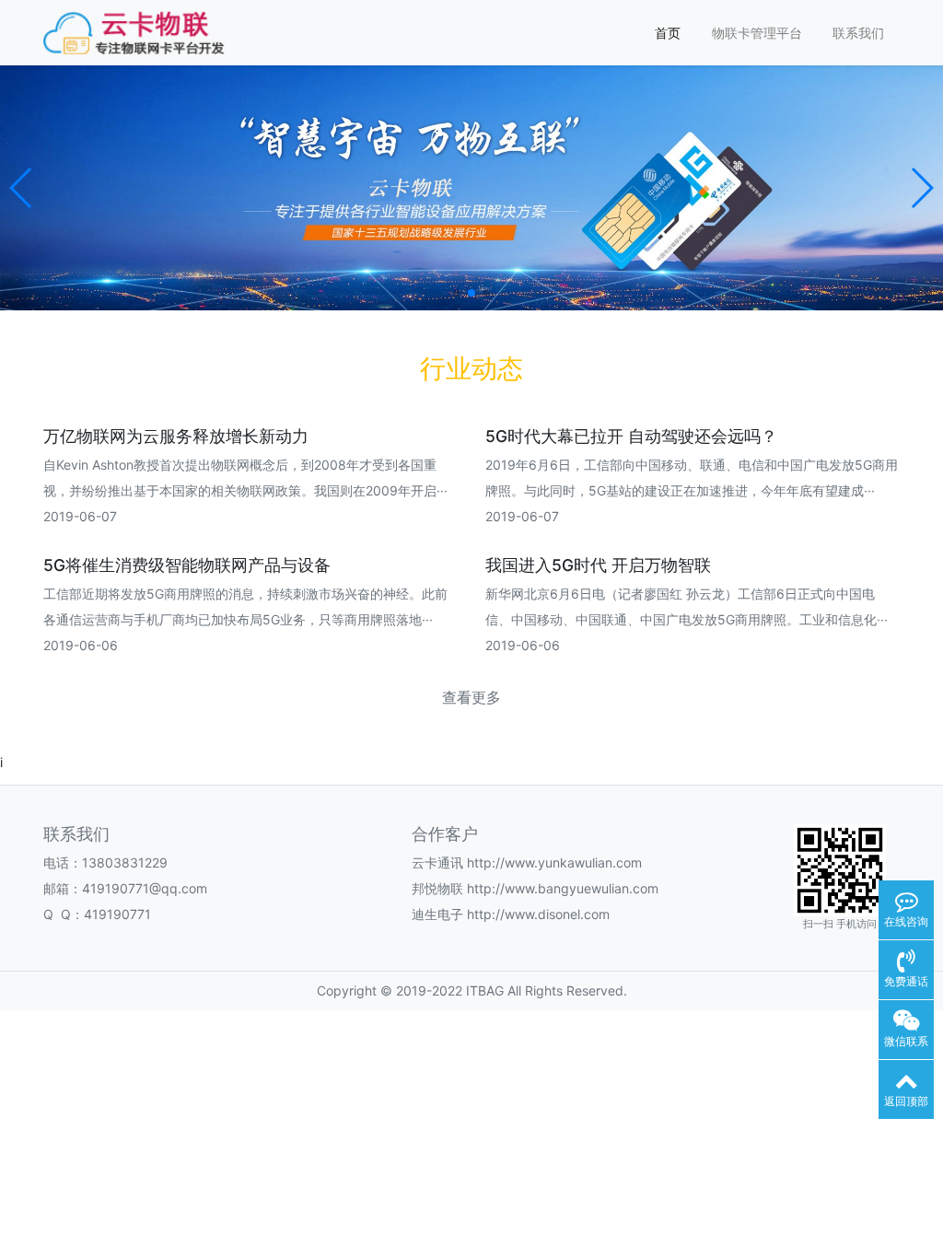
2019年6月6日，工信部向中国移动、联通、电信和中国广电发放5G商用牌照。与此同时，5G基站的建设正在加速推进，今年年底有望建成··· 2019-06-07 (691, 490)
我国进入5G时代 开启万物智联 (598, 565)
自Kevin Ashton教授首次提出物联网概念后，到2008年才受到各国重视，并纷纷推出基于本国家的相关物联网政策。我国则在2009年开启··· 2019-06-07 (245, 490)
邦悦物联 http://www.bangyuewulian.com (535, 888)
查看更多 (471, 697)
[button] (21, 188)
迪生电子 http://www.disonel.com (511, 914)
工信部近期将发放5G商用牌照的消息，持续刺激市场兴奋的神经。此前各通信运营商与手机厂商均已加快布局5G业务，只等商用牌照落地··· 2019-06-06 (245, 619)
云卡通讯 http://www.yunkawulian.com (527, 862)
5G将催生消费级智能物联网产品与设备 (187, 565)
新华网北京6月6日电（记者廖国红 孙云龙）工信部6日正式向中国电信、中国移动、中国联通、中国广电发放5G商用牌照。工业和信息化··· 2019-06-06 (686, 619)
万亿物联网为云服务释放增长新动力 (176, 436)
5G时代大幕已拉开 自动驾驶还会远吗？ (631, 436)
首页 (668, 33)
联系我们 (858, 33)
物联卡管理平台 (757, 33)
